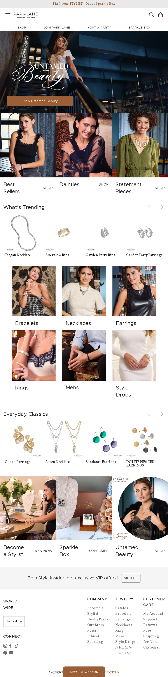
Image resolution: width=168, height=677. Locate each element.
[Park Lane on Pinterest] (5, 653)
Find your (68, 4)
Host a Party (97, 619)
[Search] (151, 15)
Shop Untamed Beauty (40, 101)
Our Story (96, 625)
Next (161, 207)
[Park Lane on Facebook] (11, 646)
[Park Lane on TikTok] (17, 646)
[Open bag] (160, 15)
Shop (22, 27)
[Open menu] (8, 14)
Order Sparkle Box (100, 4)
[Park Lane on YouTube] (11, 653)
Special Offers (84, 672)
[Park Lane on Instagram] (5, 646)
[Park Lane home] (42, 14)
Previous (150, 207)
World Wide (10, 604)
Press (92, 630)
